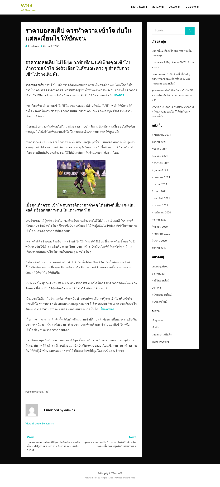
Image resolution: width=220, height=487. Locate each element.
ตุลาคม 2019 (159, 247)
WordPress (130, 478)
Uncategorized (160, 266)
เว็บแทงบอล (107, 309)
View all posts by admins (39, 423)
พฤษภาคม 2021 (161, 177)
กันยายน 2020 (160, 226)
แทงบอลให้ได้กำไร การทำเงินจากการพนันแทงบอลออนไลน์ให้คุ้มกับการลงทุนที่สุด (173, 111)
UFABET (119, 95)
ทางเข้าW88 (192, 7)
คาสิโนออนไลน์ (160, 280)
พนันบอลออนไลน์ (162, 294)
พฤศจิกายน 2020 (161, 212)
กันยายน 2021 (160, 149)
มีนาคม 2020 (159, 240)
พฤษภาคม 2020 (161, 233)
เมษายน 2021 (159, 184)
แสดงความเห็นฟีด (162, 334)
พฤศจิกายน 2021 (161, 134)
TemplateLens (106, 478)
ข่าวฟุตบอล (158, 273)
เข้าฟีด (155, 327)
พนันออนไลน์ (41, 391)
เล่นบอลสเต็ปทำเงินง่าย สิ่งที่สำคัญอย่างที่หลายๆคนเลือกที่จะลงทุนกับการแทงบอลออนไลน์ (171, 79)
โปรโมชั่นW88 (139, 7)
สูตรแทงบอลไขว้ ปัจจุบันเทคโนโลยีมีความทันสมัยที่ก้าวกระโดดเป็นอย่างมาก (172, 95)
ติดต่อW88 (158, 7)
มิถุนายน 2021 (160, 170)
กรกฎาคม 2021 (161, 163)
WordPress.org (160, 341)
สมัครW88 (174, 7)
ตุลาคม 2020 (159, 219)
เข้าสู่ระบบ (157, 320)
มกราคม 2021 (160, 205)
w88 (27, 5)
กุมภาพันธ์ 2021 (161, 198)
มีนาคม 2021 (159, 191)
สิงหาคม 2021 (160, 156)
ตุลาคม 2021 (159, 141)
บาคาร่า (156, 287)
